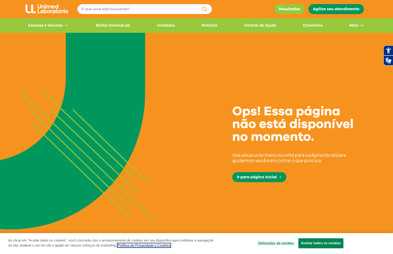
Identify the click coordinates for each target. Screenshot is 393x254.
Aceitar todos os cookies (321, 243)
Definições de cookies (276, 243)
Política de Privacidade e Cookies (144, 245)
